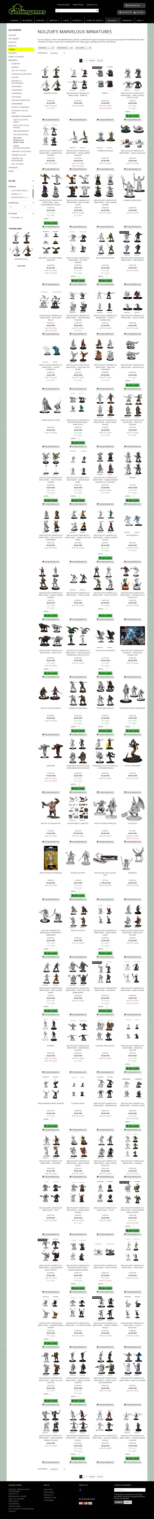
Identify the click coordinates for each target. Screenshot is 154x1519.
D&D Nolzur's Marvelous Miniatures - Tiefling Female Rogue (105, 1325)
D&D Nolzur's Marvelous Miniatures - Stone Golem (78, 594)
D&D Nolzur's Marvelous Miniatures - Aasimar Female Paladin (132, 1438)
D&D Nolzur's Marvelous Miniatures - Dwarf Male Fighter (78, 1048)
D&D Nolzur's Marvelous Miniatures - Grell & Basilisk (133, 152)
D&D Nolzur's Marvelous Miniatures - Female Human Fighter (78, 1380)
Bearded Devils (21, 259)
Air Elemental (132, 535)
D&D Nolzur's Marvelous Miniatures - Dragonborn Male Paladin (132, 1210)
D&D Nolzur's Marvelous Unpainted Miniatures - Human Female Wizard (78, 1267)
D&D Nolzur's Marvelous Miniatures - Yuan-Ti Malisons (132, 1325)
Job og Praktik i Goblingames (21, 1509)
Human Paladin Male (78, 708)
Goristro (50, 766)
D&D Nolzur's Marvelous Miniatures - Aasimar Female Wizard (51, 1325)
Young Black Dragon (105, 650)
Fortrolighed (63, 5)
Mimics (105, 93)
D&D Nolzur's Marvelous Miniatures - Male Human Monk (50, 990)
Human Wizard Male (132, 200)
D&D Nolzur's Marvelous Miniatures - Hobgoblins (132, 259)
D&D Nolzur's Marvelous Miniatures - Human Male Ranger (50, 153)
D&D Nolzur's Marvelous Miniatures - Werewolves (105, 1104)
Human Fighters (78, 873)
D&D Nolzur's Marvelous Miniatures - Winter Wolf (132, 366)
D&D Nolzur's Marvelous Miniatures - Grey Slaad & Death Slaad (132, 95)
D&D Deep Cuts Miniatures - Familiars (50, 259)
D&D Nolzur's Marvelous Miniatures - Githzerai (50, 1162)
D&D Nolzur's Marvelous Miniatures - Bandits (78, 94)
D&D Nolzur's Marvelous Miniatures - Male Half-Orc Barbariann (78, 990)
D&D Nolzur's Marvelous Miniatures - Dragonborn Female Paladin (51, 1438)
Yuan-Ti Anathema (133, 766)
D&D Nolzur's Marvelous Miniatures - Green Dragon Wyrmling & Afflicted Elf (78, 652)
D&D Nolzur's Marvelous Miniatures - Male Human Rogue (105, 422)
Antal (128, 112)
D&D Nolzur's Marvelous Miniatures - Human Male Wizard (78, 1210)
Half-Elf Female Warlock (105, 823)
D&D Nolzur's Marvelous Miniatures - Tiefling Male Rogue (78, 1438)
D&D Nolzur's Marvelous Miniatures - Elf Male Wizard (78, 1324)
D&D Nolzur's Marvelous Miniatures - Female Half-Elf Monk (78, 537)
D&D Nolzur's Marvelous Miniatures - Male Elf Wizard (133, 1379)
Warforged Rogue (105, 708)
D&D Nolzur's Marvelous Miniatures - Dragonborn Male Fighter (51, 1267)
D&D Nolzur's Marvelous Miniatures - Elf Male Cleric (132, 1104)
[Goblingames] (27, 9)
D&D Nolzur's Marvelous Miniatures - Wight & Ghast (105, 594)
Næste (92, 61)
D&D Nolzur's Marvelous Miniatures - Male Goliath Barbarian (51, 537)
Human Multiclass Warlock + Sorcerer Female (105, 767)
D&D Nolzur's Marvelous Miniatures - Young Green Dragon (78, 153)
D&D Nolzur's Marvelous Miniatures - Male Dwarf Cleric (78, 202)
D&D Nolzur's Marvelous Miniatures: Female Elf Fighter (132, 932)
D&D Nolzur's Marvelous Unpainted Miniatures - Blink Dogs (78, 422)
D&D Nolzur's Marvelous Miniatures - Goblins (132, 1162)
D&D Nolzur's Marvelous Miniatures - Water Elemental (50, 367)
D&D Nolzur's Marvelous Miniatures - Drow (105, 1209)
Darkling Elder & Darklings (132, 708)
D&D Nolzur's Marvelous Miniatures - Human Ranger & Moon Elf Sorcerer (105, 480)
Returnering (14, 1504)
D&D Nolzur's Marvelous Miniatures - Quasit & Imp (132, 316)
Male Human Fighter (105, 258)
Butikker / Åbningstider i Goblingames (19, 1490)
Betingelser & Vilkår (17, 1496)
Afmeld (127, 1502)
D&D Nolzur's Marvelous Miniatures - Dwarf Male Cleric (105, 932)
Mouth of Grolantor (51, 823)
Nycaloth (132, 823)
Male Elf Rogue (78, 930)
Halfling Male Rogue (105, 1046)
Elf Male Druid (78, 1103)
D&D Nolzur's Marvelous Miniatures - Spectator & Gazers (50, 480)
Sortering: (43, 53)
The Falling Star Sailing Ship (105, 874)
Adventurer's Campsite (78, 823)
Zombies (51, 1046)
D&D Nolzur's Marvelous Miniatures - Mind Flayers (132, 989)
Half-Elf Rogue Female (51, 708)
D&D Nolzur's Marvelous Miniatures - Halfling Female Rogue (105, 1438)
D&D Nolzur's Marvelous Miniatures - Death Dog (50, 651)
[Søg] (97, 11)
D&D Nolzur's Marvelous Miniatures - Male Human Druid (78, 1163)
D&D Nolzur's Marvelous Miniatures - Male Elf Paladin (132, 422)
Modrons (132, 873)
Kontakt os (92, 5)
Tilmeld (118, 1502)
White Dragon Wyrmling (51, 873)
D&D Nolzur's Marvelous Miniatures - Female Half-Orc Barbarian (105, 1380)
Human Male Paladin (51, 420)
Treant (132, 478)
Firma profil (78, 5)
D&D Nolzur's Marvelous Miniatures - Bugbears (105, 989)
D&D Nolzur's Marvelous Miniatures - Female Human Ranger (51, 595)
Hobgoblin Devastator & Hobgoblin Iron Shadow (78, 767)
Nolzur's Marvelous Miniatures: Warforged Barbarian (50, 932)
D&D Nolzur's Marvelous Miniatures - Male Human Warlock (105, 1163)
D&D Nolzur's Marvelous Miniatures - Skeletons (132, 1266)
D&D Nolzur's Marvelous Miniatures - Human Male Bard (78, 480)
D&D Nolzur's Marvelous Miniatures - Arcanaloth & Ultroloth (132, 595)
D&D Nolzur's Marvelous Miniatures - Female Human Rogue (105, 537)
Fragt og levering (16, 1499)
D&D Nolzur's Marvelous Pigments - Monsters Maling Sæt (132, 652)
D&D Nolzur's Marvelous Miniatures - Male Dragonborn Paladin (50, 202)
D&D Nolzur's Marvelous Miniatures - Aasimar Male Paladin (78, 317)
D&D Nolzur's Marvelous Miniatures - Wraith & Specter (132, 1048)
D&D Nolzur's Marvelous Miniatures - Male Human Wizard (105, 202)
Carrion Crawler (105, 151)
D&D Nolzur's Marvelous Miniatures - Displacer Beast (50, 317)
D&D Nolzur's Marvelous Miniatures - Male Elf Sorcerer (105, 367)
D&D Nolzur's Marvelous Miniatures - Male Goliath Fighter (51, 1380)
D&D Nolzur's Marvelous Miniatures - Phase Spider (105, 1266)
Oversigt (12, 1511)
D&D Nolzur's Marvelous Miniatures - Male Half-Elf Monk (78, 367)
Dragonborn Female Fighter (51, 1103)
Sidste (100, 61)
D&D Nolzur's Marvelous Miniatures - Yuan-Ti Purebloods (105, 317)
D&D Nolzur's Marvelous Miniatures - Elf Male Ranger (78, 260)
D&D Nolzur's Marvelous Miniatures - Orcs (50, 1209)
